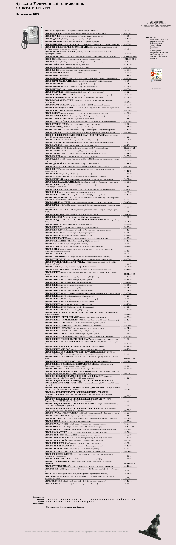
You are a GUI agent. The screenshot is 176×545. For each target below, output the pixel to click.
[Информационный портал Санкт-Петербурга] (156, 75)
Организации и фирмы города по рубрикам (65, 507)
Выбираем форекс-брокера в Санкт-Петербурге (156, 45)
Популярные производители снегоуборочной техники (159, 51)
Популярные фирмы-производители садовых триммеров (158, 56)
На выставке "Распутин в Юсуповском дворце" (159, 40)
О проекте (156, 89)
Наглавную (42, 37)
